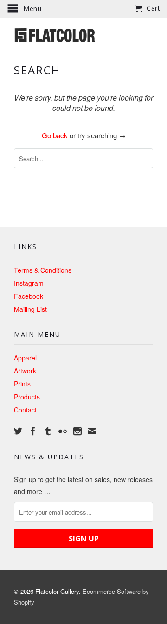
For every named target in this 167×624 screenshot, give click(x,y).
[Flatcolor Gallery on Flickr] (62, 431)
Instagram (29, 283)
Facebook (28, 296)
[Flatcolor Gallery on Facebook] (33, 431)
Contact (25, 409)
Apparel (25, 357)
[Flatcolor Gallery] (83, 34)
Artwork (25, 370)
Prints (22, 383)
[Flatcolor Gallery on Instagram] (77, 431)
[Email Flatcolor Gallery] (92, 431)
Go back (55, 135)
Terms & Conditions (42, 270)
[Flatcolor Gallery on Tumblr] (48, 431)
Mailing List (30, 309)
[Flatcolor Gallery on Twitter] (18, 431)
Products (27, 396)
